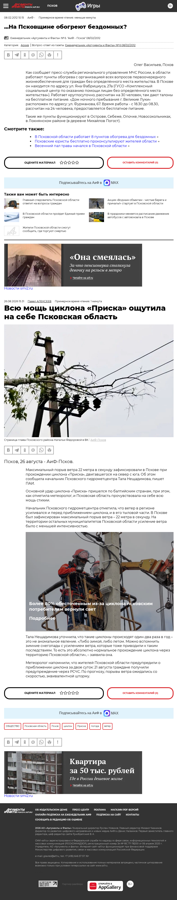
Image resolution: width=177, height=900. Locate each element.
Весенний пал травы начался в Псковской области (81, 146)
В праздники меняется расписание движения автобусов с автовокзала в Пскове (138, 215)
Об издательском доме (51, 809)
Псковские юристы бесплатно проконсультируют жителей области (96, 141)
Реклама (100, 809)
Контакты (132, 814)
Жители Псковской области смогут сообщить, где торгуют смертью (47, 229)
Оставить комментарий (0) (140, 162)
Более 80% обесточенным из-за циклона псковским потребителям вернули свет (91, 606)
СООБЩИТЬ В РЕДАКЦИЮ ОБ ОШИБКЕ (58, 819)
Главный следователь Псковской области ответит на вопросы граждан (51, 201)
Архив (25, 45)
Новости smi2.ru (18, 288)
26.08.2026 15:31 (14, 301)
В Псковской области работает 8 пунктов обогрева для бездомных (95, 137)
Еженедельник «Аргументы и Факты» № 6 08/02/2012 (100, 45)
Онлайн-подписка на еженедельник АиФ (63, 814)
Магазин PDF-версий (124, 809)
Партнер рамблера (72, 884)
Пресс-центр (80, 809)
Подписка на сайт (108, 814)
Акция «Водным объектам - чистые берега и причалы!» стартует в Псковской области (136, 201)
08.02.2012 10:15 (14, 17)
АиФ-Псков (98, 439)
